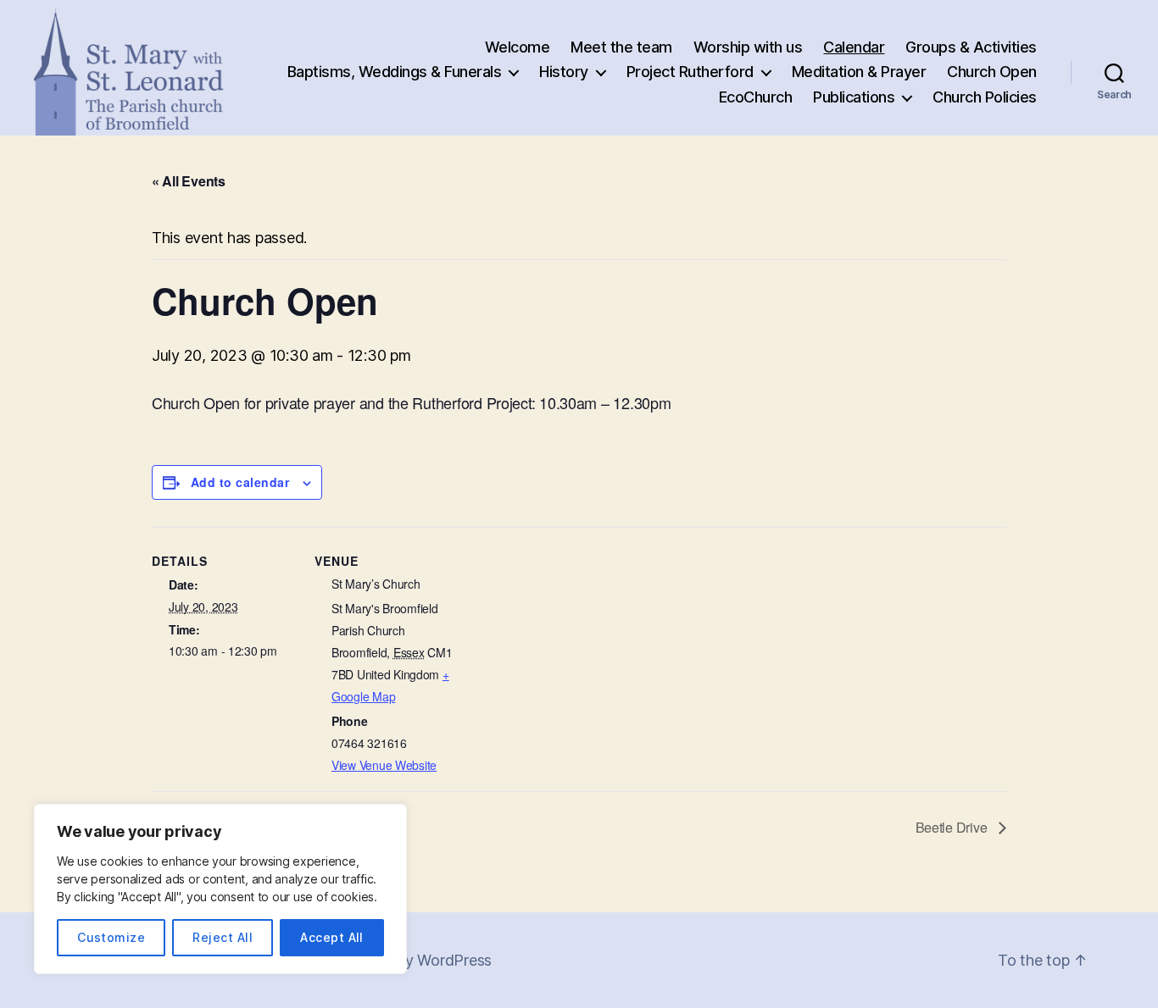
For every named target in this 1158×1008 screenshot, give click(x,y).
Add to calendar (240, 482)
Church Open (992, 71)
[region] (220, 889)
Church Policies (985, 97)
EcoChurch (756, 97)
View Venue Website (384, 764)
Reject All (222, 937)
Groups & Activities (971, 47)
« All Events (188, 181)
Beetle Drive (953, 827)
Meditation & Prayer (859, 71)
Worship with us (748, 47)
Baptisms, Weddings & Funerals (394, 71)
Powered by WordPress (411, 960)
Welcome (517, 47)
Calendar (853, 47)
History (563, 71)
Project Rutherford (690, 71)
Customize (111, 937)
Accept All (332, 937)
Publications (853, 97)
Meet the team (621, 47)
